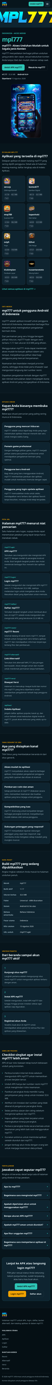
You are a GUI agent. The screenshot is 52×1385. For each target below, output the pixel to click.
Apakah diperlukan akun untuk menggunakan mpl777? (20, 1206)
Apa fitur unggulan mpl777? (18, 1233)
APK (3, 1335)
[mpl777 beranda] (4, 4)
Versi (4, 1364)
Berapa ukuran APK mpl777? (18, 1216)
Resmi (4, 1356)
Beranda (5, 1368)
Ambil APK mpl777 (13, 67)
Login (4, 1343)
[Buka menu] (47, 4)
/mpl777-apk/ (25, 932)
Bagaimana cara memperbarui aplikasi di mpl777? (25, 1244)
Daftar (4, 1347)
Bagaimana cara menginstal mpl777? (23, 1195)
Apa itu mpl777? (12, 1186)
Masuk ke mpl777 (36, 67)
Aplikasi (5, 1339)
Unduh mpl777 (36, 4)
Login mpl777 (17, 1294)
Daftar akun (35, 1294)
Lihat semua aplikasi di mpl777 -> (19, 289)
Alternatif (6, 1360)
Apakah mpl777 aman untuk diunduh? (23, 1224)
